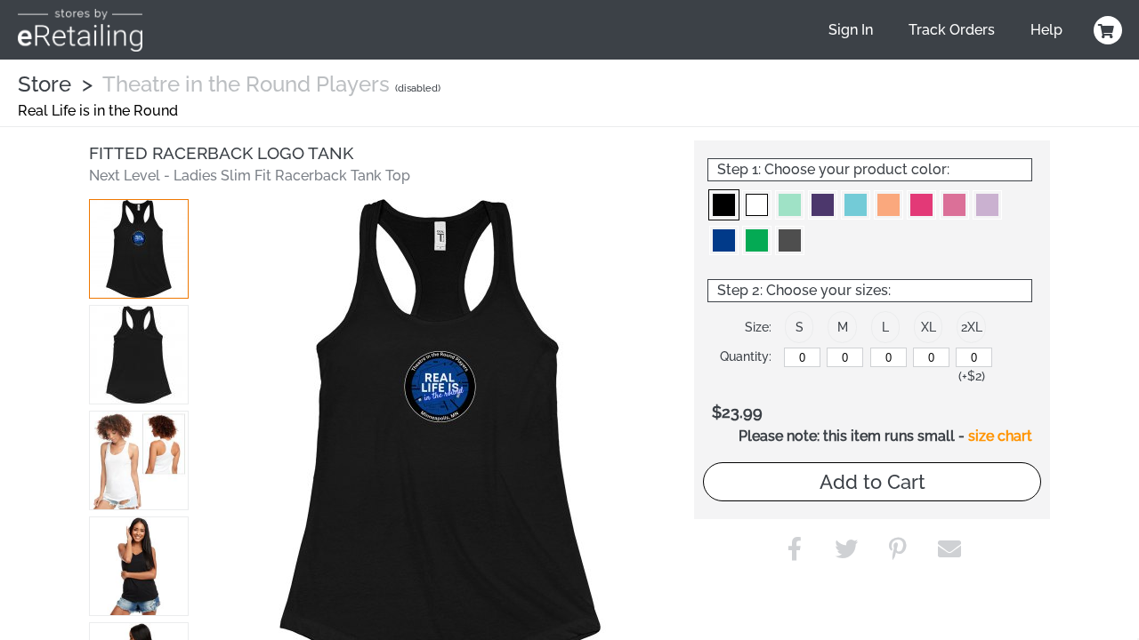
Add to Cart (872, 481)
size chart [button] (1000, 436)
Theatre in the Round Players (246, 84)
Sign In (850, 29)
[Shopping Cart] (1105, 30)
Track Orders (952, 29)
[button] (139, 249)
